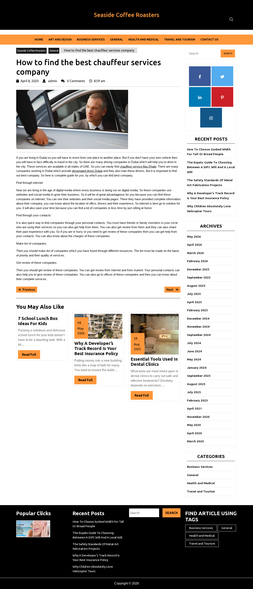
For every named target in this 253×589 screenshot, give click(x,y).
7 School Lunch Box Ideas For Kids (38, 321)
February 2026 (197, 261)
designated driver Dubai (87, 171)
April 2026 (194, 244)
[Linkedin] (200, 97)
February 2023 (197, 400)
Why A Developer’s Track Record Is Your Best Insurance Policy (96, 348)
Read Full (31, 356)
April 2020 (194, 433)
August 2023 (196, 384)
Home (39, 39)
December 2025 (198, 269)
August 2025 (196, 285)
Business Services (91, 39)
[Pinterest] (222, 97)
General (116, 39)
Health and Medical (143, 39)
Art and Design (60, 39)
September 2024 (199, 335)
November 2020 (198, 416)
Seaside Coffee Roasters (126, 14)
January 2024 (196, 367)
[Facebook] (200, 77)
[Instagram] (211, 118)
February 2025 (197, 310)
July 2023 (194, 392)
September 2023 (199, 375)
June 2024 (194, 351)
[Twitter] (222, 77)
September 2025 (199, 277)
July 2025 (194, 293)
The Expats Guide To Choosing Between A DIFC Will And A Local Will (211, 167)
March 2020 (195, 441)
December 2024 (198, 318)
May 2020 (194, 425)
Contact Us (209, 39)
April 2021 (194, 408)
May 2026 (194, 236)
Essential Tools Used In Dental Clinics (154, 361)
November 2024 (198, 326)
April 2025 (194, 302)
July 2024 (194, 343)
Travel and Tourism (179, 39)
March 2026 (195, 253)
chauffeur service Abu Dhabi (138, 166)
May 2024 (194, 359)
